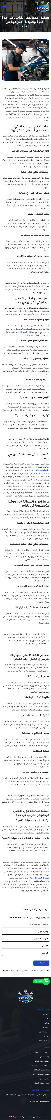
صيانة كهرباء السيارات (41, 1074)
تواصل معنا (45, 1028)
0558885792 (44, 1102)
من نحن (46, 1023)
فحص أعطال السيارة (41, 1083)
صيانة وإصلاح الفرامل (41, 1061)
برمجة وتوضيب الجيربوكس (39, 1066)
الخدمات (46, 1019)
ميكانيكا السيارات (43, 1079)
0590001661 (34, 1102)
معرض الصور (44, 1032)
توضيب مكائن (44, 1057)
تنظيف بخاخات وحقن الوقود (39, 1053)
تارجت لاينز (18, 1117)
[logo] (42, 6)
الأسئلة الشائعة (43, 1041)
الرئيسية (46, 1014)
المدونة (46, 1036)
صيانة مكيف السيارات (41, 1070)
